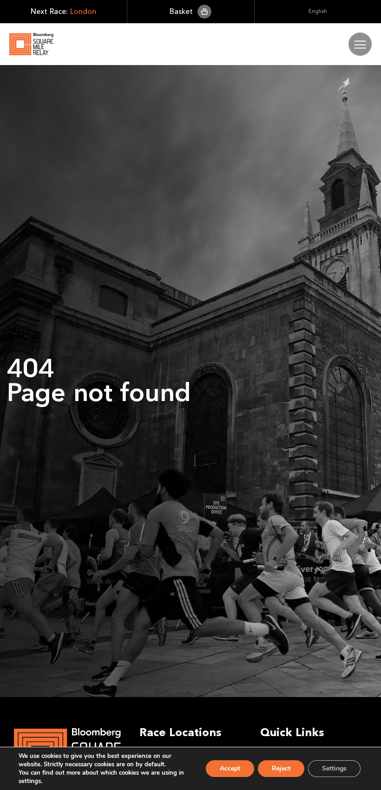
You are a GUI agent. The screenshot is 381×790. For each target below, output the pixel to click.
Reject (281, 768)
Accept (230, 768)
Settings (334, 768)
